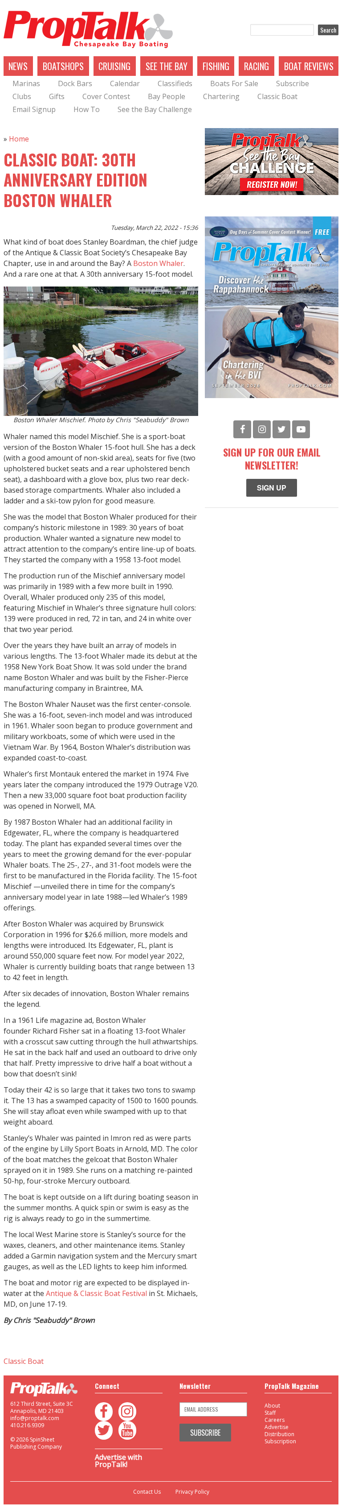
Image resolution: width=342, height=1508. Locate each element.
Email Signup (34, 109)
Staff (270, 1413)
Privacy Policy (192, 1492)
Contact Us (147, 1492)
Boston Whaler (158, 263)
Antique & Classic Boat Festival (96, 1293)
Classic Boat (277, 96)
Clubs (21, 96)
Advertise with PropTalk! (118, 1460)
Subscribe (292, 83)
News (18, 66)
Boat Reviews (309, 66)
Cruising (114, 66)
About (272, 1405)
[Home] (88, 30)
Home (19, 139)
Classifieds (175, 83)
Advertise (277, 1427)
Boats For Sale (234, 83)
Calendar (125, 83)
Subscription (280, 1441)
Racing (256, 66)
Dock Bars (75, 83)
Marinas (26, 83)
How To (86, 109)
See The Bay (166, 66)
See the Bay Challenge (155, 109)
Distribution (279, 1434)
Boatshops (63, 66)
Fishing (216, 66)
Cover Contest (106, 96)
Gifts (57, 96)
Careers (275, 1420)
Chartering (221, 96)
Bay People (166, 96)
